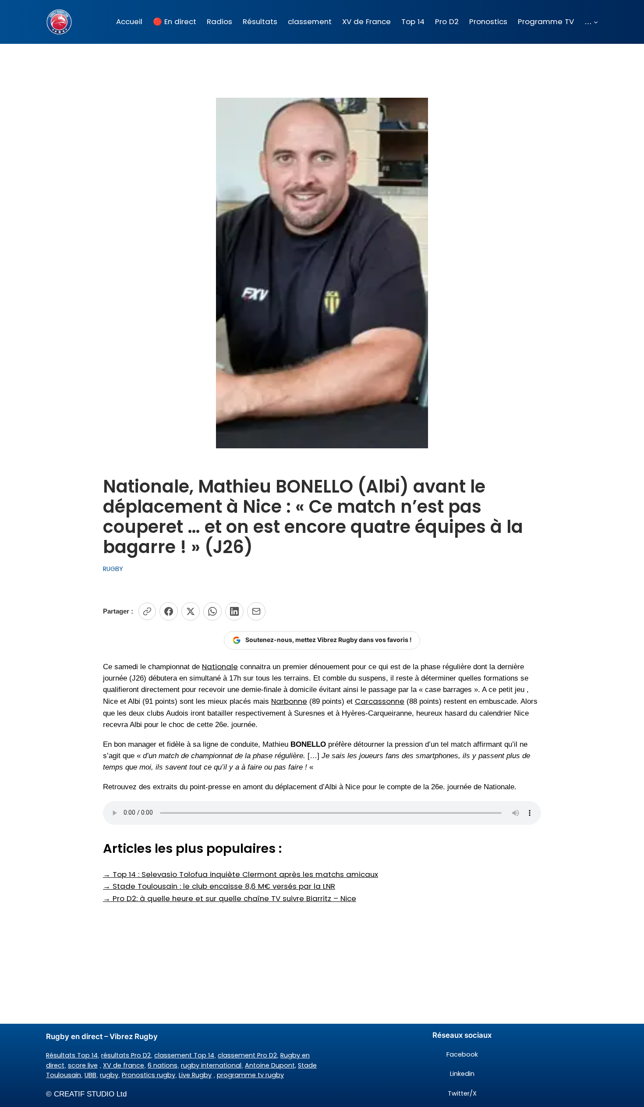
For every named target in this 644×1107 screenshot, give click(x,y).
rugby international (211, 1065)
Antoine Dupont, (270, 1065)
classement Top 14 (184, 1055)
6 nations (162, 1065)
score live (83, 1065)
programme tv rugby (250, 1075)
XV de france (123, 1065)
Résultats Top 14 (72, 1055)
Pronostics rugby (148, 1075)
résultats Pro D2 (126, 1055)
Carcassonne (379, 701)
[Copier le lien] (147, 611)
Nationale (220, 666)
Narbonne (289, 701)
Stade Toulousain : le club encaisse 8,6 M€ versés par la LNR (219, 886)
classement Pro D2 (247, 1055)
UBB (90, 1075)
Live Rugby (195, 1075)
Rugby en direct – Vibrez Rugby (102, 1036)
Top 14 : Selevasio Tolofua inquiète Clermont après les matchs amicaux (240, 874)
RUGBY (113, 568)
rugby (109, 1075)
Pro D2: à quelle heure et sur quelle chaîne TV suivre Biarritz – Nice (229, 898)
